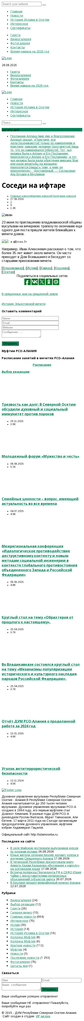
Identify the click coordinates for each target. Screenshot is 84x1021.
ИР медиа (43, 1016)
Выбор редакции (22, 904)
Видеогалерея (20, 900)
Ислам (32, 268)
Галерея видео (21, 912)
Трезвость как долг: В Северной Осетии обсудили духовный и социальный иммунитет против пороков (39, 409)
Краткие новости (41, 196)
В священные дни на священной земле (30, 294)
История (16, 929)
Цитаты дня (19, 966)
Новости (16, 953)
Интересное (19, 921)
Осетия (8, 272)
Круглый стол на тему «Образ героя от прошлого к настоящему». (37, 619)
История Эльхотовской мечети (23, 304)
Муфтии (16, 949)
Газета (15, 908)
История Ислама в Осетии (29, 933)
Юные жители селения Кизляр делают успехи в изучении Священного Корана (44, 856)
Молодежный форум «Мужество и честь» (40, 456)
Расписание (42, 365)
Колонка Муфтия (23, 937)
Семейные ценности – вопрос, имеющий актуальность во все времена (40, 501)
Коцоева (61, 268)
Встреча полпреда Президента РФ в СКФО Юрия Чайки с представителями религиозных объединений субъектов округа (45, 876)
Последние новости (63, 196)
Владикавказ (13, 268)
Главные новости (20, 196)
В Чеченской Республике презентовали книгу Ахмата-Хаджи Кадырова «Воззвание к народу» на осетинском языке (44, 865)
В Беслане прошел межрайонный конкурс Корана (45, 882)
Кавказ (45, 268)
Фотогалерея (20, 962)
